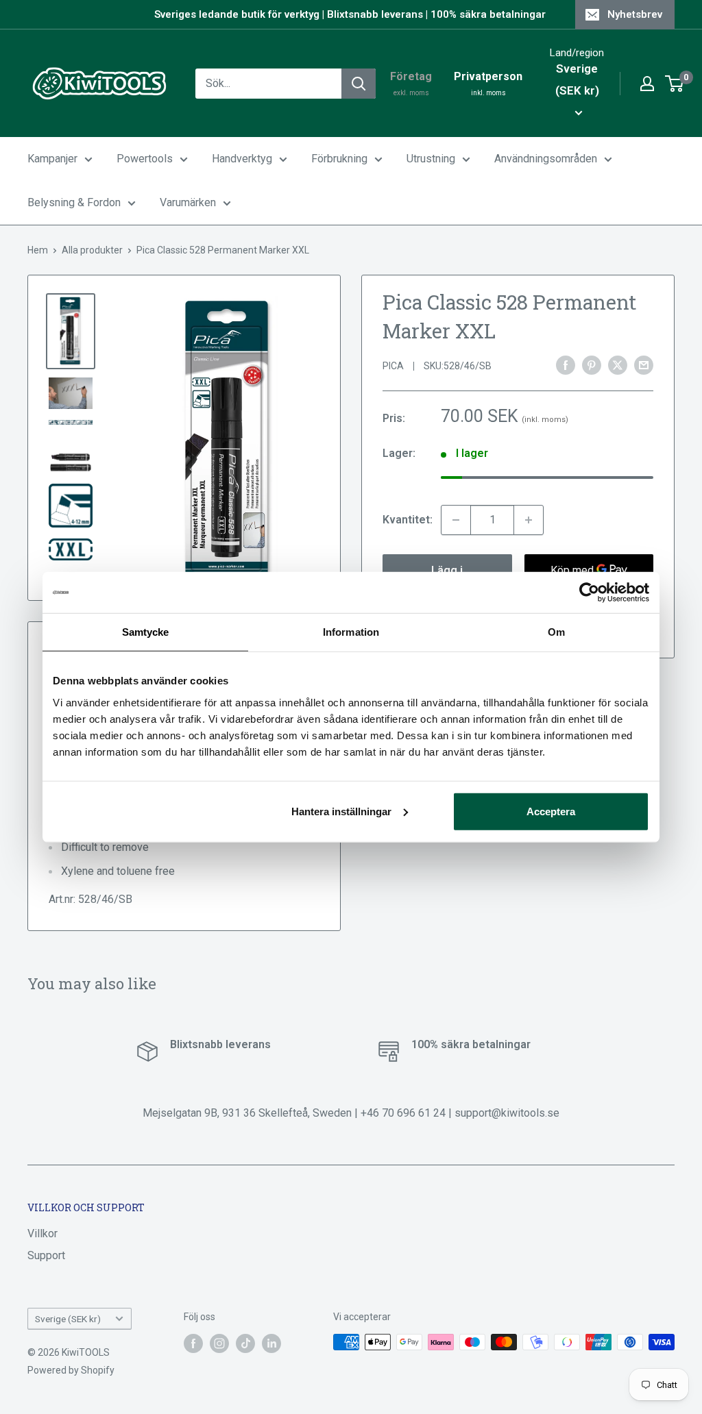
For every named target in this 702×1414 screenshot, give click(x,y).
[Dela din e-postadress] (643, 365)
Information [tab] (351, 632)
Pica (393, 365)
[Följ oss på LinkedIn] (271, 1343)
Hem (37, 250)
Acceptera (550, 811)
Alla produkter (92, 250)
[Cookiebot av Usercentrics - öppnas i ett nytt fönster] (589, 592)
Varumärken (188, 202)
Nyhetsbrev (634, 14)
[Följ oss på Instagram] (219, 1343)
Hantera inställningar (341, 811)
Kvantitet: (408, 519)
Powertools (145, 158)
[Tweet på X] (617, 365)
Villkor (42, 1233)
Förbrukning (339, 158)
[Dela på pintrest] (591, 365)
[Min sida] (647, 83)
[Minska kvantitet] (455, 520)
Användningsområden (545, 158)
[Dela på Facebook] (565, 365)
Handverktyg (242, 158)
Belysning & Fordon (74, 202)
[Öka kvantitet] (528, 520)
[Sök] (358, 84)
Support (46, 1255)
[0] (674, 83)
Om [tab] (556, 632)
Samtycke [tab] (145, 632)
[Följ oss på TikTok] (245, 1343)
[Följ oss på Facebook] (193, 1343)
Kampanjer (52, 158)
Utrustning (431, 158)
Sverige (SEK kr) (68, 1318)
